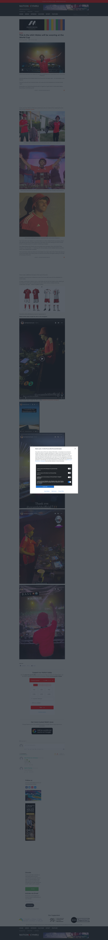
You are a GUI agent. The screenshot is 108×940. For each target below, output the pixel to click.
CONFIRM (45, 486)
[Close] (75, 449)
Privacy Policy (61, 491)
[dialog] (54, 470)
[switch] (69, 468)
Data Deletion (47, 491)
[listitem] (54, 466)
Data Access (54, 491)
